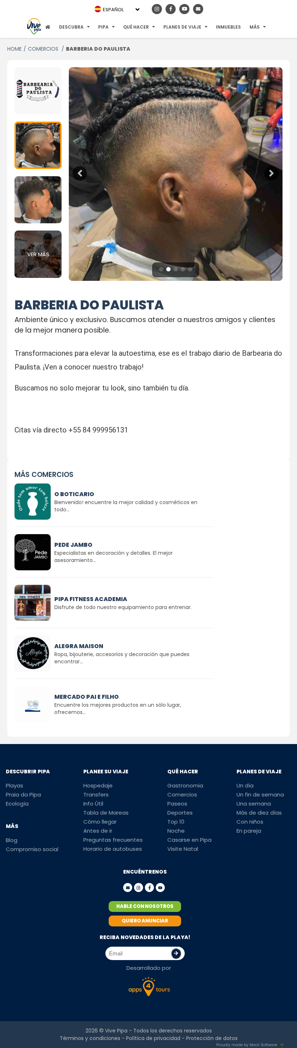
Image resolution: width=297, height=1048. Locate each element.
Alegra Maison (78, 646)
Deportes (180, 812)
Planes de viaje (182, 27)
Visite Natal (182, 849)
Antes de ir (97, 830)
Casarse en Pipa (189, 840)
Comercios (44, 48)
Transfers (96, 794)
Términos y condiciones (90, 1038)
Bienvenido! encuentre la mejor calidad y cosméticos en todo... (125, 506)
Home (14, 48)
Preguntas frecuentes (113, 840)
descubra (71, 27)
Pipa (103, 27)
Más (255, 27)
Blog (11, 840)
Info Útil (93, 803)
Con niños (250, 821)
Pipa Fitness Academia (90, 599)
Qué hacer (136, 27)
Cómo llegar (100, 821)
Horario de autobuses (112, 849)
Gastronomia (185, 785)
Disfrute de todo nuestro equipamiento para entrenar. (123, 607)
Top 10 (175, 821)
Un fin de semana (260, 794)
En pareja (249, 830)
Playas (14, 785)
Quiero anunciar (145, 920)
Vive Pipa (116, 1030)
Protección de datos (212, 1038)
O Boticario (74, 494)
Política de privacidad (153, 1038)
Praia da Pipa (23, 794)
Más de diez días (259, 812)
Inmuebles (228, 27)
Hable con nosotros (144, 906)
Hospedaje (98, 785)
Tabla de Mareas (106, 812)
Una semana (254, 803)
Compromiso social (32, 849)
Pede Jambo (73, 545)
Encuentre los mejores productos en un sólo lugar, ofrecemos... (117, 708)
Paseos (177, 803)
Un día (245, 785)
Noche (176, 830)
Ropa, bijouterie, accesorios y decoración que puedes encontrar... (121, 658)
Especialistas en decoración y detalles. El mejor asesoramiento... (113, 556)
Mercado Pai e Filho (86, 697)
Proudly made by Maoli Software (246, 1045)
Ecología (17, 803)
